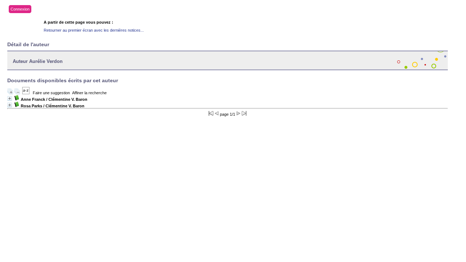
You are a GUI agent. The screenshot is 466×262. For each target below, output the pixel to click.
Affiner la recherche (89, 93)
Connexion (20, 9)
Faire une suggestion (51, 93)
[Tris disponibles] (25, 93)
